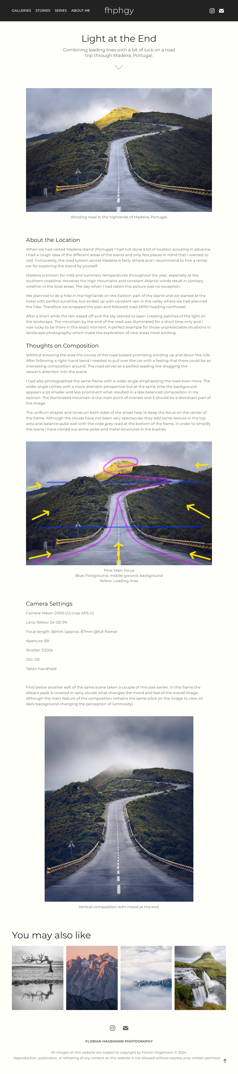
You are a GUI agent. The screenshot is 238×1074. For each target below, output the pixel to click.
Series (61, 10)
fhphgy (119, 10)
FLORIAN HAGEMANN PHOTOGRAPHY (119, 1041)
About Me (80, 10)
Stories (43, 10)
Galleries (21, 10)
